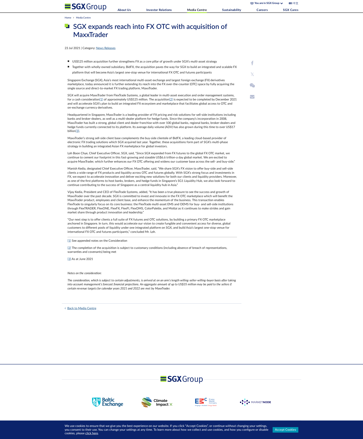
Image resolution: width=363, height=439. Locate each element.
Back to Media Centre (81, 308)
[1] (101, 99)
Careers (262, 10)
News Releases (106, 48)
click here (91, 433)
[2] (171, 99)
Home (68, 18)
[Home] (90, 6)
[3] (77, 131)
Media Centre (197, 10)
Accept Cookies (285, 429)
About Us (124, 10)
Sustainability (231, 10)
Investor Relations (159, 10)
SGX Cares (290, 10)
